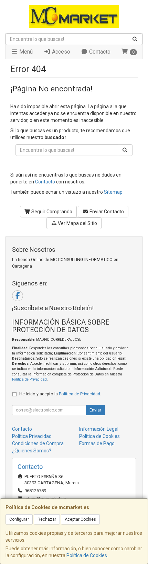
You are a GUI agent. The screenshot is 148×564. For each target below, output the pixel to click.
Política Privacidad (32, 436)
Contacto (99, 51)
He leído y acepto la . (60, 393)
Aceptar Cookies (80, 519)
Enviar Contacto (106, 211)
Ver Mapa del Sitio (77, 223)
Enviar (95, 410)
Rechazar (47, 519)
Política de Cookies (86, 555)
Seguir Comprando (51, 211)
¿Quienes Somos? (31, 450)
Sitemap (113, 192)
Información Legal (98, 429)
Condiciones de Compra (38, 443)
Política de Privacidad (29, 379)
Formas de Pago (97, 443)
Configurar (19, 519)
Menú (25, 51)
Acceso (60, 51)
